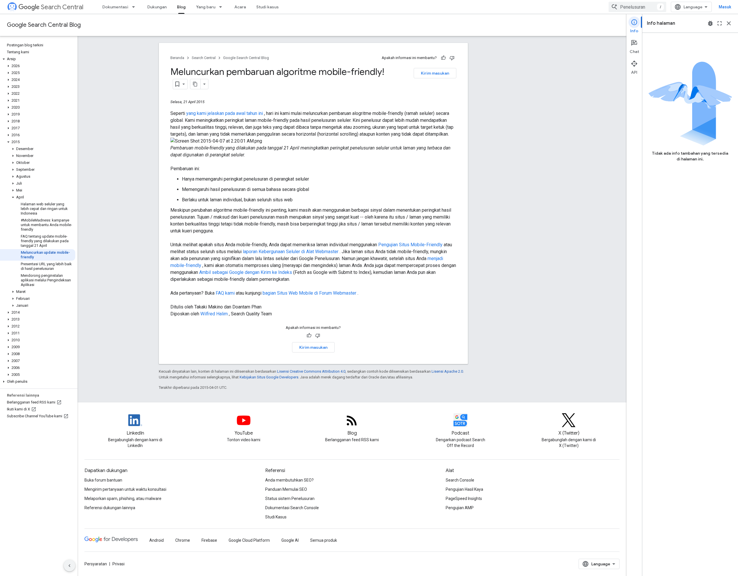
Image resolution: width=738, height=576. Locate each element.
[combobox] (637, 7)
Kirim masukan (435, 73)
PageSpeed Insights (464, 498)
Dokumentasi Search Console (292, 507)
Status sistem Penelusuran (290, 498)
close (728, 23)
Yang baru (205, 7)
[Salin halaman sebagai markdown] (195, 84)
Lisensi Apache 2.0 (447, 371)
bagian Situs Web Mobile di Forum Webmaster (310, 293)
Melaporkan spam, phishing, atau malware (122, 498)
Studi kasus (267, 7)
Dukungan (157, 7)
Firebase (209, 540)
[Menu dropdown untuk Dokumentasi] (135, 7)
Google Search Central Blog (44, 25)
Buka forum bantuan (103, 480)
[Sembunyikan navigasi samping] (69, 565)
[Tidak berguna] (452, 58)
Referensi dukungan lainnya (109, 507)
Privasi (118, 564)
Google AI (290, 540)
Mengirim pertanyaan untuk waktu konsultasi (125, 489)
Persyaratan (95, 564)
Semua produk (323, 540)
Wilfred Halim (214, 314)
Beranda (177, 58)
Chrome (182, 540)
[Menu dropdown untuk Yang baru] (222, 7)
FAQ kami (226, 293)
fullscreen (719, 23)
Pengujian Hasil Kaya (464, 489)
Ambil (205, 272)
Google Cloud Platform (249, 540)
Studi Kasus (276, 517)
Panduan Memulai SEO (286, 489)
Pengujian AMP (460, 507)
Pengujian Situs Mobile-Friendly (411, 244)
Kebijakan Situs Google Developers (269, 377)
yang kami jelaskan (205, 113)
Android (156, 540)
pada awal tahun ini (244, 113)
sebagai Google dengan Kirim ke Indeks (252, 272)
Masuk (725, 7)
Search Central (62, 7)
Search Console (460, 480)
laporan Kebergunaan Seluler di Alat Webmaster (291, 251)
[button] (37, 59)
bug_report (710, 23)
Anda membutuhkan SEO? (289, 480)
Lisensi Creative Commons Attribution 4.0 (311, 371)
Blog (181, 7)
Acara (240, 7)
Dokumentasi (115, 7)
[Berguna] (443, 58)
